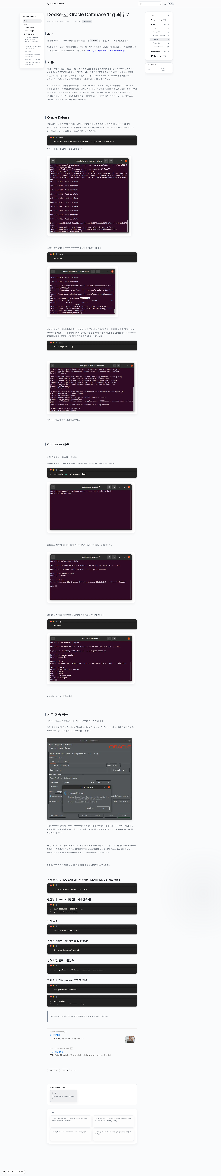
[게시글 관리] (57, 1070)
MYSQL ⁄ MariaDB (161, 36)
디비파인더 (55, 1035)
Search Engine (161, 47)
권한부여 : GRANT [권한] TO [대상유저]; (33, 47)
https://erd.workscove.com (59, 1048)
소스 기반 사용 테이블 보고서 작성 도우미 (67, 1038)
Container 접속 (29, 31)
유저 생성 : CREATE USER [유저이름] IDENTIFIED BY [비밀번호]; (32, 40)
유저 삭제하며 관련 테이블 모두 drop (32, 55)
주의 (25, 21)
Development (158, 51)
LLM (161, 28)
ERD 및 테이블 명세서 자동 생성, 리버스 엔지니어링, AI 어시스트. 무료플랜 (80, 1055)
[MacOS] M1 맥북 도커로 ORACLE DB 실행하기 (107, 50)
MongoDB (161, 32)
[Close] (50, 137)
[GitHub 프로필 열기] (165, 3)
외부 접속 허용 (29, 34)
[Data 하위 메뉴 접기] (168, 24)
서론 (25, 24)
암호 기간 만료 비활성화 (32, 59)
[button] (89, 196)
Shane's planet (57, 4)
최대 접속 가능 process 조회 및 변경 (32, 63)
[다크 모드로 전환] (171, 3)
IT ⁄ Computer (158, 56)
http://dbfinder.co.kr (57, 1032)
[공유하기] (54, 1070)
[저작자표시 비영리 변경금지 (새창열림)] (73, 1070)
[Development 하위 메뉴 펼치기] (168, 51)
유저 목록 (28, 51)
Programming (158, 20)
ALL (160, 16)
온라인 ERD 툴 (56, 1052)
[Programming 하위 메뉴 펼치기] (168, 20)
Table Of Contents (29, 16)
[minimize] (53, 137)
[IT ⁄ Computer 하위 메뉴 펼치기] (168, 56)
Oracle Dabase (29, 27)
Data (158, 24)
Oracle (161, 39)
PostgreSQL (161, 43)
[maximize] (56, 137)
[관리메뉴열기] (4, 1172)
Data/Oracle (87, 21)
